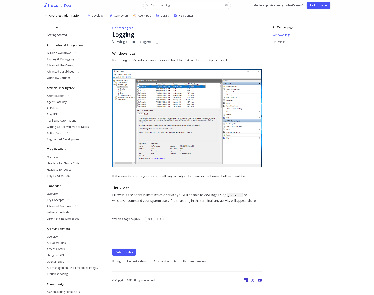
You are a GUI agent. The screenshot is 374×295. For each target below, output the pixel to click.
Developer (98, 15)
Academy (276, 5)
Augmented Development (63, 139)
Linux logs (279, 42)
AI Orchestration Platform (65, 15)
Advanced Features (59, 206)
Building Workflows (59, 53)
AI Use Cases (55, 133)
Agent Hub (144, 15)
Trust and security (165, 261)
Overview (52, 194)
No (159, 219)
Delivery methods (58, 212)
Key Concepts (55, 200)
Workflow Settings (59, 78)
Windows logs (281, 35)
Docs (67, 5)
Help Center (185, 15)
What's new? (294, 5)
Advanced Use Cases (60, 65)
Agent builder (55, 95)
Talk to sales (318, 5)
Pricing (116, 261)
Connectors (121, 15)
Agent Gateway (57, 102)
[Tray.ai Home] (52, 5)
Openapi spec (55, 261)
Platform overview (194, 261)
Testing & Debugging (60, 59)
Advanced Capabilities (60, 71)
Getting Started (57, 35)
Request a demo (137, 261)
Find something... (189, 5)
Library (165, 15)
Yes (149, 219)
